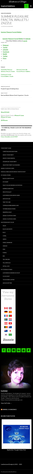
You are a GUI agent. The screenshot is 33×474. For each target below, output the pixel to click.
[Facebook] (4, 350)
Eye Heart (5, 182)
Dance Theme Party (8, 155)
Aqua (4, 225)
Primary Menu (31, 6)
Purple (5, 252)
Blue (4, 232)
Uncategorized (6, 13)
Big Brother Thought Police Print (16, 450)
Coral (4, 235)
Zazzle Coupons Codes (7, 168)
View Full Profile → (6, 403)
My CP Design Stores (6, 269)
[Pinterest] (14, 350)
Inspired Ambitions (8, 6)
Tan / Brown (6, 259)
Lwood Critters (7, 283)
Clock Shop (6, 276)
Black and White (7, 229)
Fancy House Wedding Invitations (12, 185)
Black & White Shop (8, 178)
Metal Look (6, 266)
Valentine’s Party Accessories (11, 165)
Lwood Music (6, 198)
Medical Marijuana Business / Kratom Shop (13, 171)
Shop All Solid (5, 112)
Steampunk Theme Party (10, 161)
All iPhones (4, 120)
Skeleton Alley (7, 192)
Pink (4, 249)
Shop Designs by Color (7, 222)
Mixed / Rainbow (7, 242)
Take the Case (7, 202)
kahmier (28, 38)
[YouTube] (23, 350)
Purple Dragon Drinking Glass (10, 87)
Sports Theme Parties (9, 158)
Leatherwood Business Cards (11, 195)
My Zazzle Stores (6, 175)
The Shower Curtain (8, 279)
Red (4, 256)
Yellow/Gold (6, 262)
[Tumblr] (9, 350)
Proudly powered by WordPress (8, 471)
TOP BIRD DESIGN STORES (9, 208)
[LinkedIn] (18, 350)
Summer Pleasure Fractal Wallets (11, 32)
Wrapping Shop (7, 212)
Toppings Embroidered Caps (11, 205)
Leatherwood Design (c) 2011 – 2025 (11, 464)
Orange (5, 246)
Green (4, 239)
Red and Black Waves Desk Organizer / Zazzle (15, 94)
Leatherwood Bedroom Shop (11, 273)
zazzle (25, 41)
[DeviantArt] (28, 350)
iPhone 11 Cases (6, 117)
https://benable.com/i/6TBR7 (9, 136)
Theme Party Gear (6, 148)
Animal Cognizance (9, 409)
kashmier (10, 26)
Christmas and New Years (10, 151)
